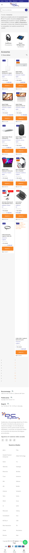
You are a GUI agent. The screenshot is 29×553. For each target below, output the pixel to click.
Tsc (17, 461)
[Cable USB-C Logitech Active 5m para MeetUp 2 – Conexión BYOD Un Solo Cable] (21, 279)
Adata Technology (20, 456)
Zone (17, 501)
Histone (5, 491)
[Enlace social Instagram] (6, 440)
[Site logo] (14, 4)
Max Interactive (7, 525)
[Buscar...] (26, 10)
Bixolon (5, 535)
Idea (17, 535)
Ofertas (8, 205)
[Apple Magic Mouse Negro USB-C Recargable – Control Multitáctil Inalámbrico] (21, 130)
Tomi (4, 496)
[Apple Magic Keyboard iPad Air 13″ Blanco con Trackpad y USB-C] (21, 97)
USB (17, 520)
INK (4, 481)
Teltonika (5, 466)
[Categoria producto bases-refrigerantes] (20, 41)
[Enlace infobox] (7, 391)
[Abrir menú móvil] (1, 4)
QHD (17, 506)
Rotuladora (19, 530)
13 (15, 378)
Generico (18, 476)
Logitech (18, 174)
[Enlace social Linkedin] (10, 440)
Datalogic (18, 466)
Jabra (4, 450)
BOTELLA (5, 520)
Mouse (8, 140)
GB (3, 486)
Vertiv (17, 496)
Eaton (4, 461)
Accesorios (4, 75)
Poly (17, 450)
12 (15, 375)
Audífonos (9, 75)
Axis (17, 515)
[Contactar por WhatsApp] (25, 542)
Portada (3, 14)
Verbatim (18, 491)
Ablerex (18, 481)
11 (15, 373)
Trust (4, 476)
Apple (3, 76)
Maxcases (5, 511)
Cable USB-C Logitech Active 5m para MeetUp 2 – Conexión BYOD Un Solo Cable (21, 340)
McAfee (18, 471)
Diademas (4, 205)
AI (3, 506)
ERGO (4, 501)
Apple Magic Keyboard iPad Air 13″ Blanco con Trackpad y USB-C (20, 106)
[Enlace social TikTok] (14, 440)
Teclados (23, 75)
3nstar (4, 530)
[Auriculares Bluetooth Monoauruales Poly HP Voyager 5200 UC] (21, 195)
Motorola (5, 471)
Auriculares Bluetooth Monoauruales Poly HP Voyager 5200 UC (21, 204)
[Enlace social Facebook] (2, 440)
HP (2, 207)
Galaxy (18, 511)
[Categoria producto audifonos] (8, 40)
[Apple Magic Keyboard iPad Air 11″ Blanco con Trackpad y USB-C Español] (7, 97)
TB (16, 525)
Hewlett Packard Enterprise (7, 456)
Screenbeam (6, 515)
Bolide (17, 486)
